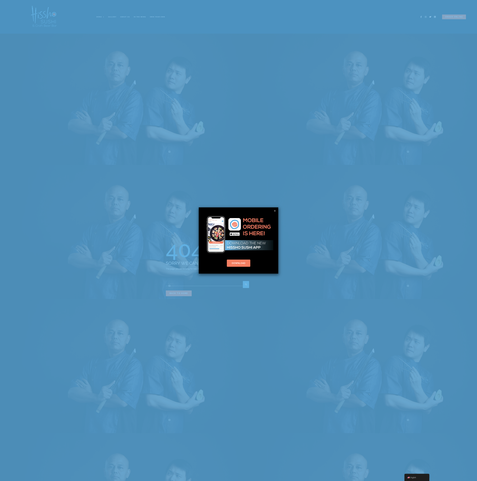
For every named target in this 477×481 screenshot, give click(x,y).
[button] (275, 211)
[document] (238, 240)
